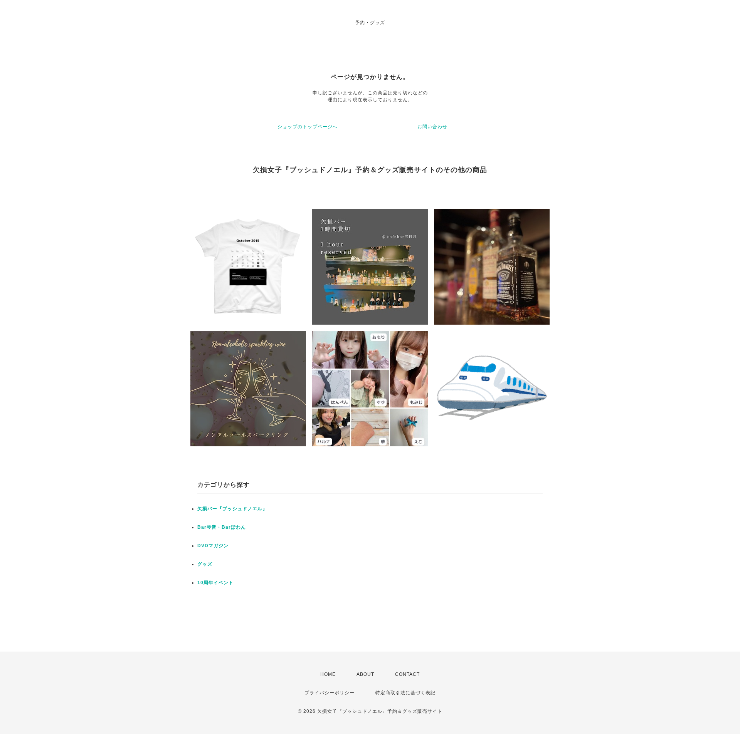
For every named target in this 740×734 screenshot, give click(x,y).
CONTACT (407, 674)
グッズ (204, 564)
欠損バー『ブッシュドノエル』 (232, 508)
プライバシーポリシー (329, 692)
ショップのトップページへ (308, 126)
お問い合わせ (432, 126)
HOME (328, 674)
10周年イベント (215, 582)
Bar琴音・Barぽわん (221, 527)
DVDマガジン (213, 545)
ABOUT (365, 674)
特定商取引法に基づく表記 (405, 692)
